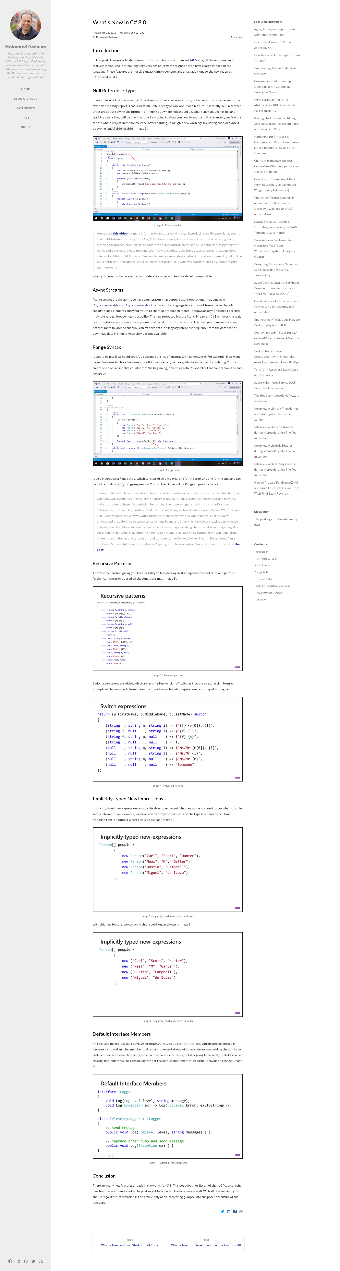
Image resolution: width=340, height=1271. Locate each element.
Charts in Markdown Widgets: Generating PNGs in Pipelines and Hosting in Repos (276, 166)
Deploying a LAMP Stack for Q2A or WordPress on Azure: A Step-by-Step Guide (277, 338)
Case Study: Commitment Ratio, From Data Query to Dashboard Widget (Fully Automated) (275, 184)
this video (120, 233)
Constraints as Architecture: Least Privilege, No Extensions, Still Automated (277, 306)
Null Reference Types (266, 558)
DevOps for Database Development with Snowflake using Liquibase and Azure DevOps (276, 356)
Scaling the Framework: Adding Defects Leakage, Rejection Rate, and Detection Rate (276, 123)
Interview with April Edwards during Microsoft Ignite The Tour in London (276, 450)
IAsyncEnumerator (137, 305)
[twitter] (33, 1261)
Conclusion (261, 599)
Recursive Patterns (264, 579)
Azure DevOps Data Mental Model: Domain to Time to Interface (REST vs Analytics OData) (276, 288)
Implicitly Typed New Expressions (272, 586)
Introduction (261, 551)
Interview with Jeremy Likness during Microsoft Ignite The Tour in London (276, 469)
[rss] (41, 1261)
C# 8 (191, 60)
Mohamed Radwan (25, 47)
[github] (26, 1261)
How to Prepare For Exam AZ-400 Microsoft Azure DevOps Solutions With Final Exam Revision (276, 487)
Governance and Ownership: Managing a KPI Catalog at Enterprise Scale (272, 86)
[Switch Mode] (10, 1261)
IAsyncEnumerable (105, 305)
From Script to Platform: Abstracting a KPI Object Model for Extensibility (275, 105)
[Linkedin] (229, 1211)
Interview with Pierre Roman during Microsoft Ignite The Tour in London (276, 432)
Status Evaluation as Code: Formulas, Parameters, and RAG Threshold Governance (275, 227)
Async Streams (262, 565)
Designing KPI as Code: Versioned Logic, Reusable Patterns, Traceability (276, 269)
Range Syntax (262, 572)
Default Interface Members (268, 593)
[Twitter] (222, 1211)
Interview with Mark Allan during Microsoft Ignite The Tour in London (276, 413)
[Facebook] (235, 1211)
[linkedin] (18, 1261)
